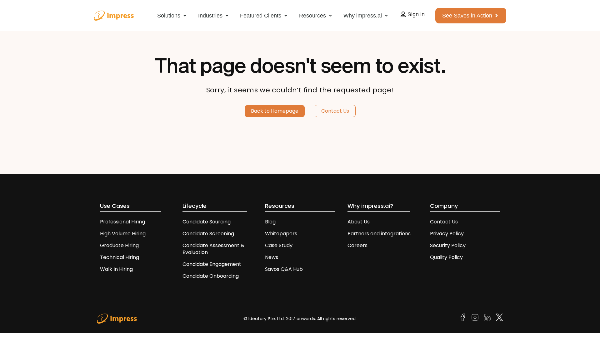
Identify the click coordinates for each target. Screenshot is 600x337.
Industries (210, 15)
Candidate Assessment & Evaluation (213, 249)
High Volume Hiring (123, 233)
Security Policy (448, 245)
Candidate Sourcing (206, 221)
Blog (270, 221)
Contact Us (444, 221)
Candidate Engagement (211, 264)
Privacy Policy (447, 233)
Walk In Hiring (117, 269)
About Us (359, 221)
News (271, 257)
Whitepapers (281, 233)
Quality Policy (446, 257)
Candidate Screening (208, 233)
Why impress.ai (362, 15)
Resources (312, 15)
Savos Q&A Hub (284, 269)
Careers (358, 245)
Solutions (168, 15)
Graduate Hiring (119, 245)
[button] (171, 15)
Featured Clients (260, 15)
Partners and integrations (379, 233)
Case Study (278, 245)
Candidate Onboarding (210, 276)
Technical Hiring (119, 257)
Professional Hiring (122, 221)
